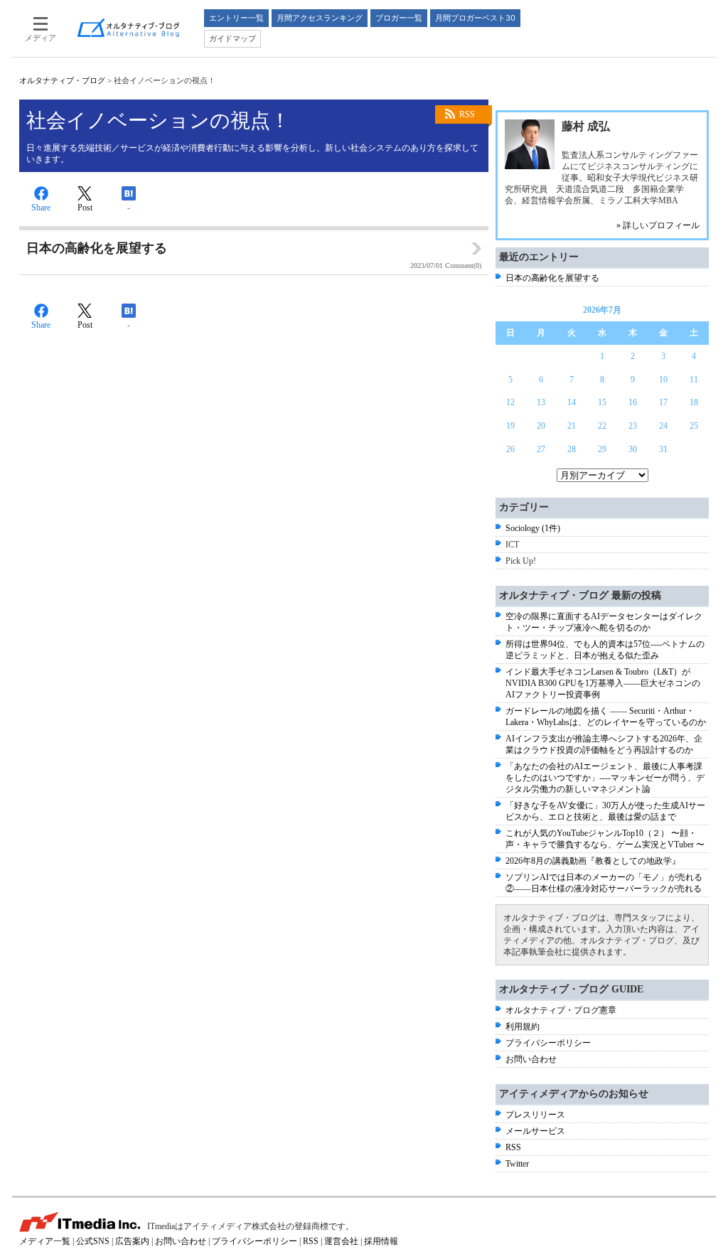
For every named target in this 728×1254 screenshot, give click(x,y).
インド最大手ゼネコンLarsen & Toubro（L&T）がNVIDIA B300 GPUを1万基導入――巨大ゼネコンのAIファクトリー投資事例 (602, 683)
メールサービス (535, 1131)
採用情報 (381, 1241)
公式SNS (92, 1241)
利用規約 (522, 1026)
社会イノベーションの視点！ (158, 120)
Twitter (517, 1164)
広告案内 (132, 1241)
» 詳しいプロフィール (658, 225)
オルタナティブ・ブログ (62, 80)
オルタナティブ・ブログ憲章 (560, 1010)
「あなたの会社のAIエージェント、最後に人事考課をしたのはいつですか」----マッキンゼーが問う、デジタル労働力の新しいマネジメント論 (605, 777)
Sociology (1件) (532, 528)
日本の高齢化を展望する (552, 278)
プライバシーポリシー (548, 1043)
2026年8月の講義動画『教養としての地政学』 (592, 861)
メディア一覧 (44, 1241)
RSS (467, 114)
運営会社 (341, 1241)
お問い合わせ (531, 1059)
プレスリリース (535, 1115)
